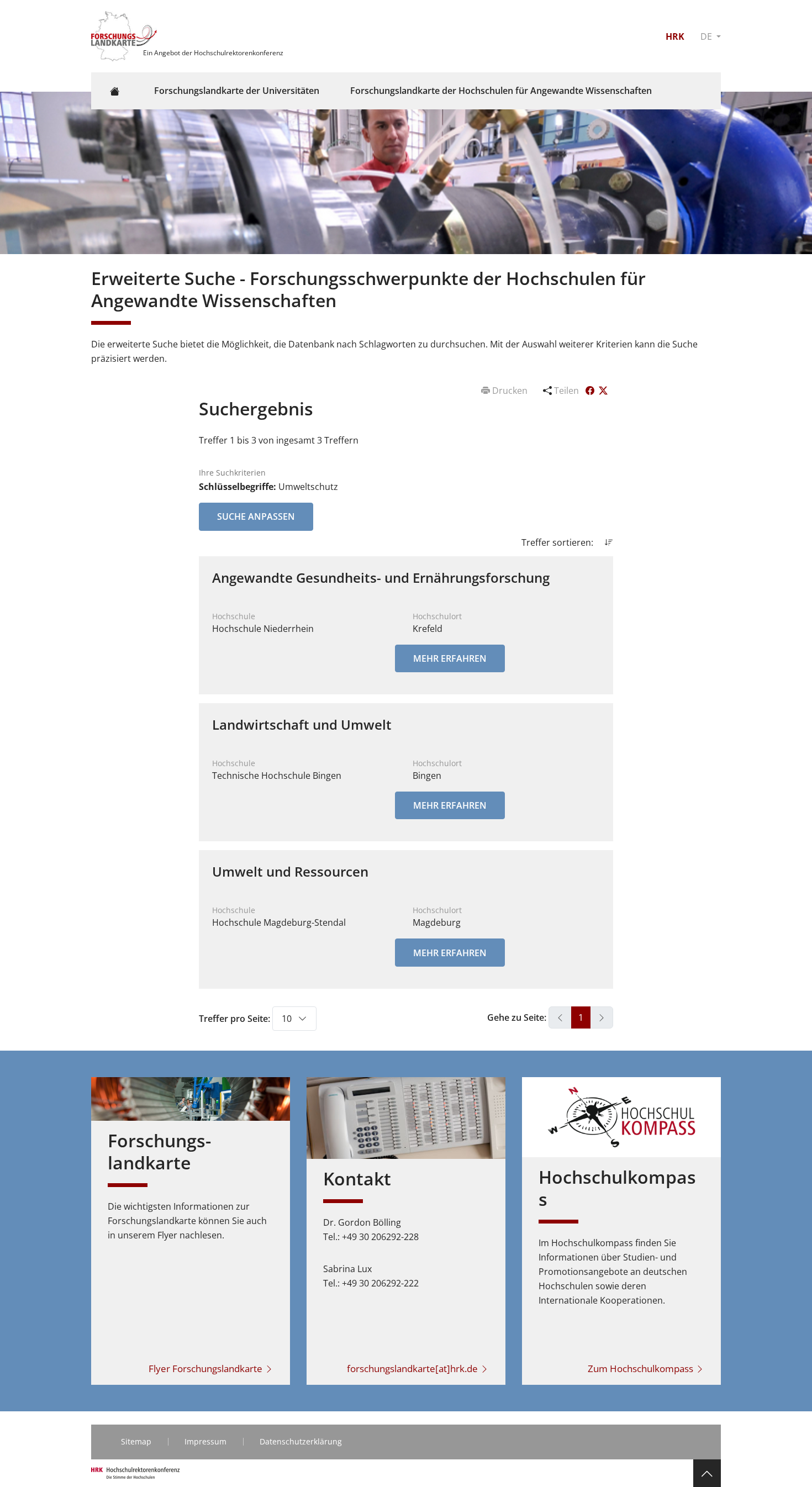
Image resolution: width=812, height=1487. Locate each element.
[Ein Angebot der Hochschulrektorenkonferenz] (125, 35)
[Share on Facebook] (591, 390)
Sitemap (136, 1441)
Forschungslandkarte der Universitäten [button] (236, 91)
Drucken (510, 390)
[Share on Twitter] (603, 390)
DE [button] (707, 36)
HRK (675, 36)
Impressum (205, 1441)
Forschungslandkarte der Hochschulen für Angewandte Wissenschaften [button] (501, 91)
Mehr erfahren (450, 658)
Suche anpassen (256, 516)
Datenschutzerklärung (301, 1441)
